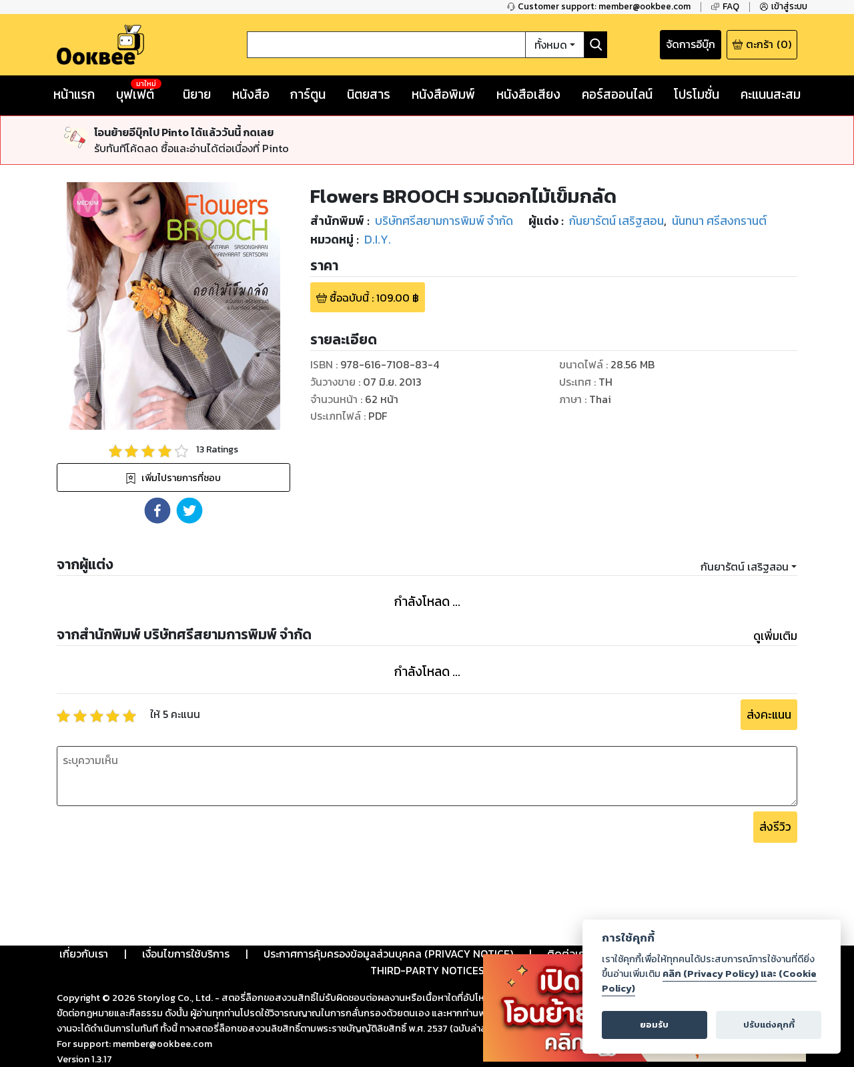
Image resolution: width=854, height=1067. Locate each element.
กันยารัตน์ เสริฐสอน (745, 567)
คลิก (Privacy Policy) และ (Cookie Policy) (709, 981)
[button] (157, 510)
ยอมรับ (654, 1024)
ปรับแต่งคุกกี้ (769, 1024)
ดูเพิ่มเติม (775, 636)
